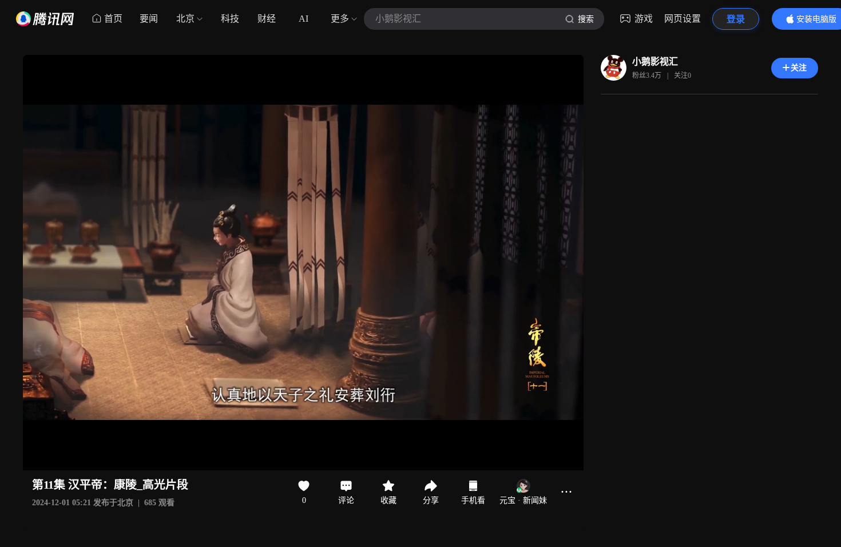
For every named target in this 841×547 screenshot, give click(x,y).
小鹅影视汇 (655, 61)
